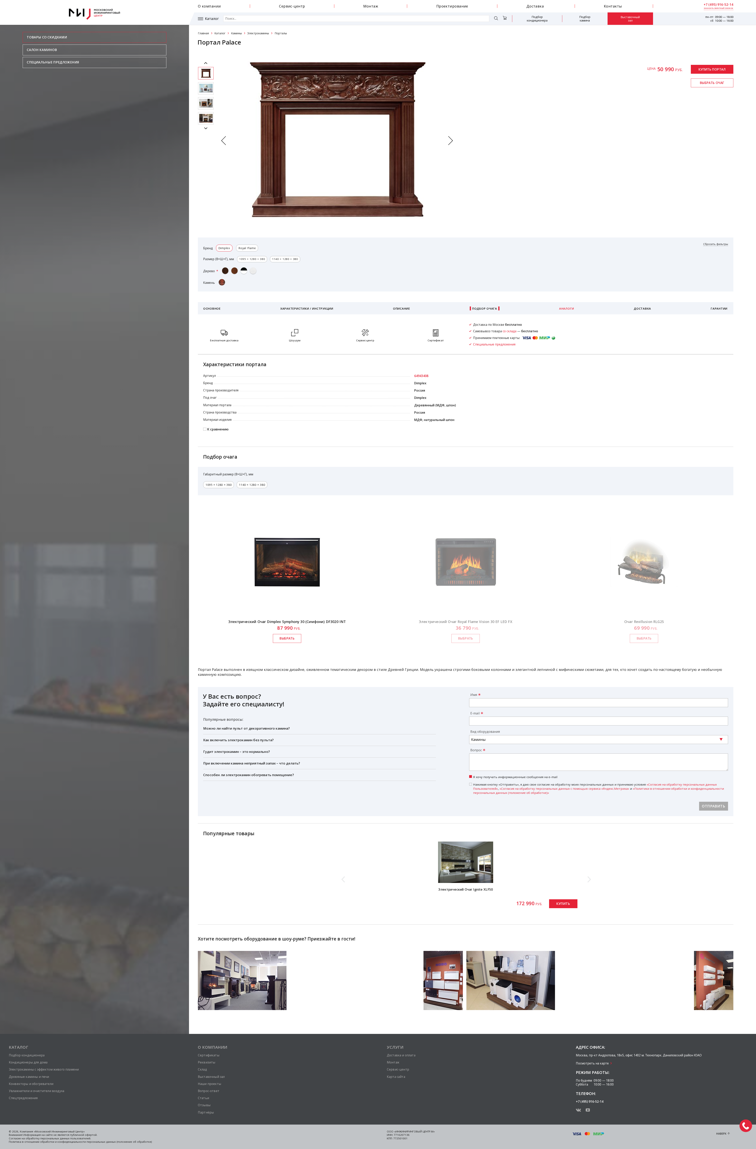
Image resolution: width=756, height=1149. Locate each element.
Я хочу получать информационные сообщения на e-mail (515, 777)
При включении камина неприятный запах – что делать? (251, 763)
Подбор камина (584, 18)
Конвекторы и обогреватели (31, 1084)
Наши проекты (209, 1084)
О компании (209, 6)
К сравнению (218, 429)
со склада (509, 331)
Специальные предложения (53, 62)
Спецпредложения (23, 1098)
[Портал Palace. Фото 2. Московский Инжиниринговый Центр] (206, 103)
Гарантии (719, 308)
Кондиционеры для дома (28, 1062)
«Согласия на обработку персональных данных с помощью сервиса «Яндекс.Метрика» (564, 789)
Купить (563, 903)
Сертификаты (208, 1055)
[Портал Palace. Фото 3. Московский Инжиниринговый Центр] (206, 118)
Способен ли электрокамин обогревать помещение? (248, 775)
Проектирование (452, 6)
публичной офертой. (83, 1135)
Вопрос (476, 750)
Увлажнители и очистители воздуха (36, 1091)
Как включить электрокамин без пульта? (238, 740)
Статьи (203, 1098)
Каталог (212, 18)
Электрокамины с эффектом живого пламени (44, 1069)
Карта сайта (396, 1077)
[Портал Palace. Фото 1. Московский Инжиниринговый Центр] (206, 88)
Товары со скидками (47, 37)
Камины (236, 33)
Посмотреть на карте (592, 1063)
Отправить (713, 806)
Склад (202, 1069)
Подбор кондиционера (537, 18)
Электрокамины (258, 33)
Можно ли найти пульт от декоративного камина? (246, 728)
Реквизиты (206, 1062)
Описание (401, 308)
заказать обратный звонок (718, 8)
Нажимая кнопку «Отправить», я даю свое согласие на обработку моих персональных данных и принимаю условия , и (598, 788)
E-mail (475, 713)
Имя (473, 695)
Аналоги (566, 308)
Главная (203, 33)
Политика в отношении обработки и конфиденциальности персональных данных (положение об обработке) (80, 1141)
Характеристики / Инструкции (306, 308)
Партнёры (206, 1112)
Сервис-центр (292, 6)
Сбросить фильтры (715, 244)
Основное (212, 308)
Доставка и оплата (401, 1055)
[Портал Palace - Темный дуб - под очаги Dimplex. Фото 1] (206, 73)
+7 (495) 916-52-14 (718, 4)
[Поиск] (496, 19)
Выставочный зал (630, 18)
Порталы (281, 33)
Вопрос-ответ (208, 1091)
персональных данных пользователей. (65, 1138)
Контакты (613, 6)
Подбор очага (484, 308)
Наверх (721, 1133)
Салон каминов (42, 50)
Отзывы (204, 1105)
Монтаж (370, 6)
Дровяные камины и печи (29, 1077)
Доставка (535, 6)
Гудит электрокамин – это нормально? (236, 751)
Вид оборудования (485, 731)
